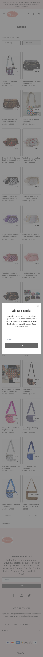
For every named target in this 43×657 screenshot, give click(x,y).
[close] (38, 306)
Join (21, 345)
